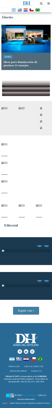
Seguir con (26, 310)
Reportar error (18, 371)
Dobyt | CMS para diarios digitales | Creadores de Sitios (29, 403)
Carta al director (33, 366)
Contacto (36, 371)
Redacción (14, 366)
